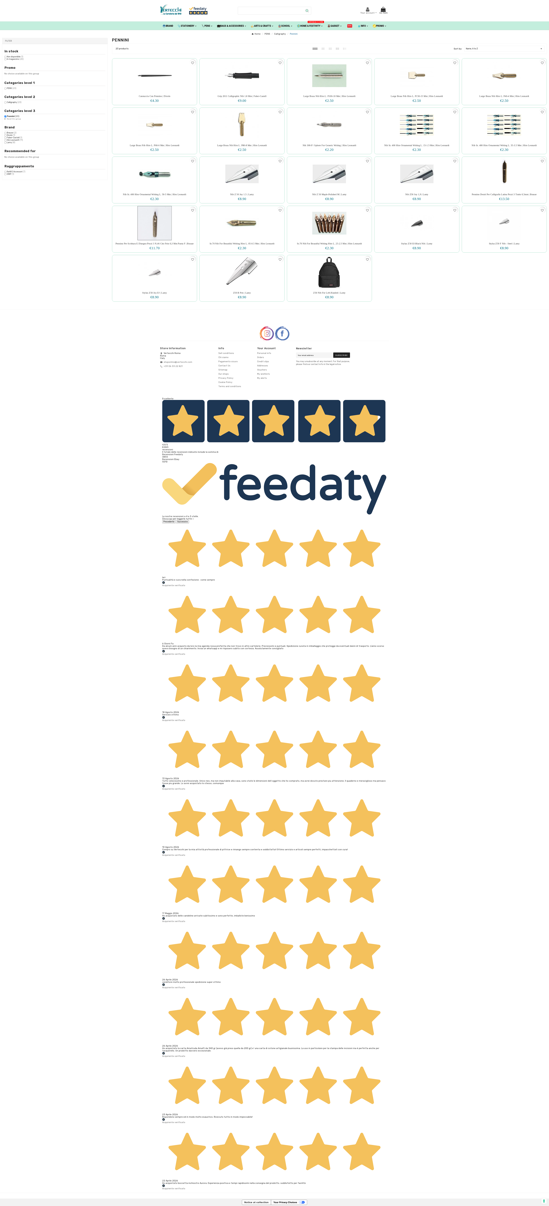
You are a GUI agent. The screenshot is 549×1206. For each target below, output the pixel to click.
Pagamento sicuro (228, 361)
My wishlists (263, 374)
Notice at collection (256, 1202)
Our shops (223, 374)
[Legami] (349, 26)
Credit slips (263, 361)
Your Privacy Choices (285, 1202)
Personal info (264, 353)
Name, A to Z (504, 48)
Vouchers (262, 370)
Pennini (13, 116)
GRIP (10, 174)
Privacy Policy (225, 378)
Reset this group (13, 119)
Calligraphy (14, 102)
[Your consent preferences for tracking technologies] (544, 1201)
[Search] (307, 10)
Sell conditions (226, 353)
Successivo (182, 521)
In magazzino (15, 59)
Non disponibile (15, 56)
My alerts (262, 378)
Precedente (168, 521)
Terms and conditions (229, 386)
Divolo (11, 135)
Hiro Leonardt (15, 140)
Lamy (11, 142)
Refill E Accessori (16, 171)
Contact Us (224, 365)
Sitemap (222, 370)
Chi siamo (223, 357)
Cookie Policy (225, 382)
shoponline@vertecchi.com (178, 362)
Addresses (262, 365)
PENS (11, 88)
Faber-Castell (14, 137)
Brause (11, 133)
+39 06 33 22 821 (173, 366)
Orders (260, 357)
